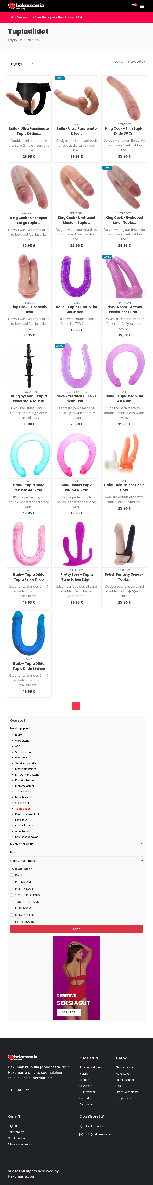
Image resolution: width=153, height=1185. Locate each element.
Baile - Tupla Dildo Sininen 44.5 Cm (28, 488)
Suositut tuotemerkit (23, 861)
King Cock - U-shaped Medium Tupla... (76, 220)
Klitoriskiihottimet (25, 769)
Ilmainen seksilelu (90, 1067)
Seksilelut (24, 17)
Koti (11, 17)
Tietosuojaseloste (127, 1092)
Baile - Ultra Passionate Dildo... (76, 131)
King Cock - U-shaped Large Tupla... (28, 220)
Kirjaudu (13, 1126)
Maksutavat (122, 1073)
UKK (118, 1086)
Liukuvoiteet (87, 1092)
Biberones (21, 757)
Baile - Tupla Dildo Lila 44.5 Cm (124, 398)
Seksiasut (85, 1086)
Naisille (84, 1073)
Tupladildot (73, 17)
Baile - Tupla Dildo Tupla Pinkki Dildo (28, 577)
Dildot (18, 735)
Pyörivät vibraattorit (27, 814)
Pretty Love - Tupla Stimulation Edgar (76, 577)
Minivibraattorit (24, 797)
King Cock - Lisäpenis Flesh (29, 309)
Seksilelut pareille (26, 763)
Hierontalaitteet (24, 786)
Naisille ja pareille (48, 17)
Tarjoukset (86, 1104)
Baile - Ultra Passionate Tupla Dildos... (29, 131)
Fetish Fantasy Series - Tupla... (124, 577)
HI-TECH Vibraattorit (27, 774)
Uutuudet (85, 1098)
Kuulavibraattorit (25, 825)
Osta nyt (69, 1012)
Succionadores (24, 752)
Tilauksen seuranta (20, 1144)
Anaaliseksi (22, 831)
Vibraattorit (22, 740)
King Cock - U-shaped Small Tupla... (124, 220)
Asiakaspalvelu (95, 1126)
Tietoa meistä (124, 1067)
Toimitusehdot (124, 1080)
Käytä (76, 929)
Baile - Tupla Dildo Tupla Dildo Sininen (29, 666)
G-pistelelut (22, 803)
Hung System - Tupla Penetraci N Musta (29, 398)
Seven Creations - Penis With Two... (77, 398)
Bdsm (14, 852)
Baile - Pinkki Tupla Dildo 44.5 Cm (76, 488)
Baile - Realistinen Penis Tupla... (124, 487)
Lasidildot (21, 820)
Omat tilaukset (17, 1138)
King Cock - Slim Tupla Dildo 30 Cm (124, 131)
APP (17, 746)
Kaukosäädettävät (26, 837)
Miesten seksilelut (21, 844)
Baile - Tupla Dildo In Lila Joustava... (76, 309)
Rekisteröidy (16, 1132)
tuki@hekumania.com (100, 1134)
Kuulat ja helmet (25, 780)
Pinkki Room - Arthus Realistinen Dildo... (124, 309)
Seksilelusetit (23, 791)
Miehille (84, 1080)
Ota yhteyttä (123, 1098)
